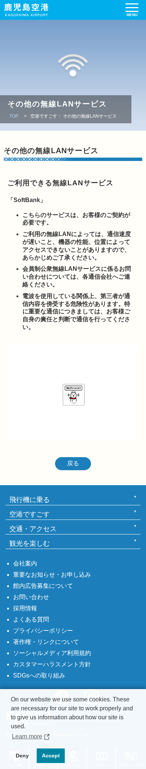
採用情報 (25, 608)
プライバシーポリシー (43, 630)
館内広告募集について (43, 586)
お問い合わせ (31, 597)
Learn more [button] (27, 736)
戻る (73, 463)
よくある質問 (31, 619)
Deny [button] (22, 756)
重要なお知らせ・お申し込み (52, 574)
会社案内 (25, 563)
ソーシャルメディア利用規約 (52, 653)
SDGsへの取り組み (39, 675)
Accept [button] (51, 756)
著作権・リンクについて (46, 642)
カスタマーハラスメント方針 (52, 664)
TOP (13, 116)
